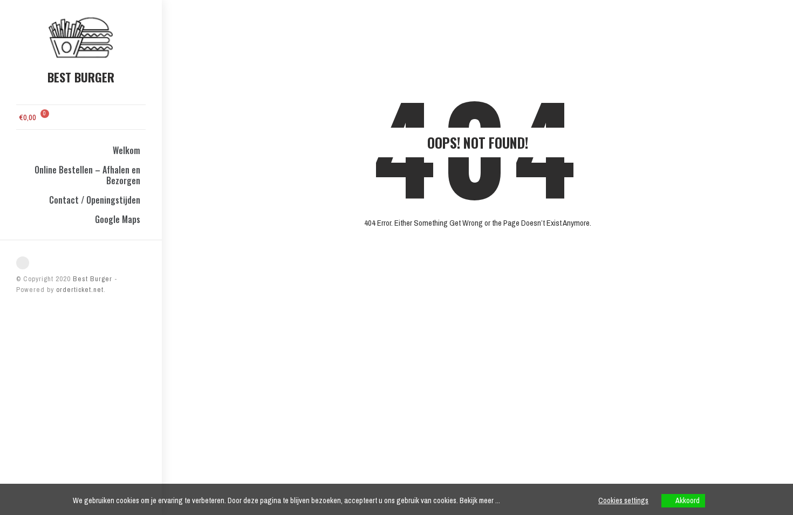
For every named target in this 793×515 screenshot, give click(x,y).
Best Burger (91, 278)
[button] (62, 116)
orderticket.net (80, 289)
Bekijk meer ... (480, 500)
